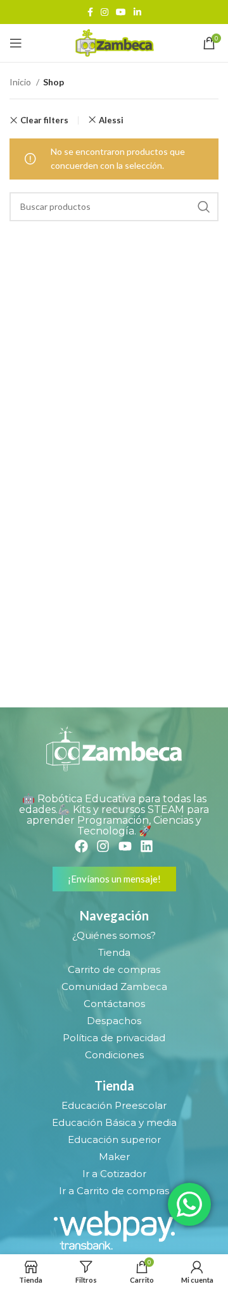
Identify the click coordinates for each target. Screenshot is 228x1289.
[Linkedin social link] (137, 12)
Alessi (111, 120)
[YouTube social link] (121, 12)
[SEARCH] (203, 206)
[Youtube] (125, 846)
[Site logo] (113, 42)
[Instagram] (103, 846)
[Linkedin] (146, 846)
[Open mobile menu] (15, 43)
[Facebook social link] (90, 12)
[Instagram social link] (104, 12)
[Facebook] (81, 846)
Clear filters (44, 120)
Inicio (21, 81)
